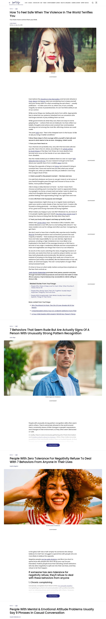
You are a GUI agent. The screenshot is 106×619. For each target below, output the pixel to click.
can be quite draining (49, 559)
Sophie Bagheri (14, 466)
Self (41, 2)
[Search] (92, 2)
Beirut (35, 101)
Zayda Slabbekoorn (15, 617)
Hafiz (37, 133)
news (59, 163)
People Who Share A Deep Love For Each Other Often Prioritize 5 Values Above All (52, 286)
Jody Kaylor (13, 23)
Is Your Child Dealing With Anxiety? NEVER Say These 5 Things (53, 314)
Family (45, 2)
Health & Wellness (66, 2)
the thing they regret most (65, 214)
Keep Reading (53, 445)
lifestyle (31, 235)
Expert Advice (85, 2)
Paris (30, 101)
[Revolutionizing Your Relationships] (16, 2)
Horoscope (36, 2)
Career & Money (75, 2)
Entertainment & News (53, 2)
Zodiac (30, 2)
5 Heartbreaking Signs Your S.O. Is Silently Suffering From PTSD (54, 311)
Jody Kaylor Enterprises (37, 273)
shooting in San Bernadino (50, 99)
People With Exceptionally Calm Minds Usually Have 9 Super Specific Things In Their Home (51, 296)
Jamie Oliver (41, 223)
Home (11, 9)
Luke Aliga (12, 337)
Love (26, 2)
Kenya (43, 101)
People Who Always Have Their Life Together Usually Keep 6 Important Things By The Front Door (51, 291)
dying (57, 166)
